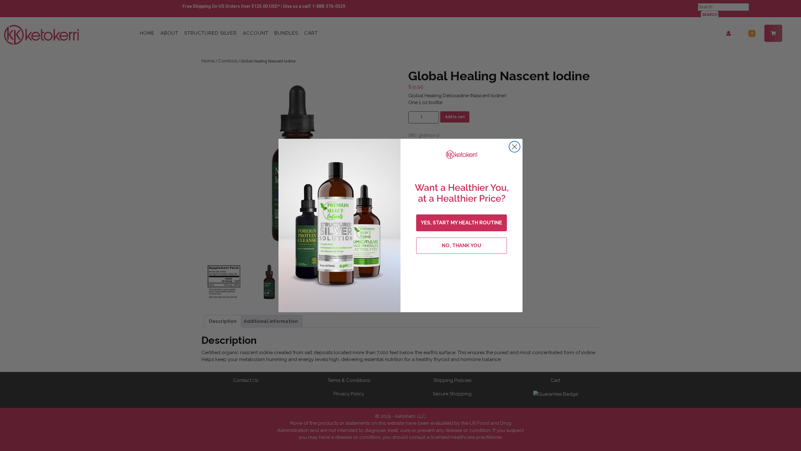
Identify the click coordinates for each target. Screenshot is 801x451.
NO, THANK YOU (461, 245)
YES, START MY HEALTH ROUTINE (461, 223)
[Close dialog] (514, 146)
